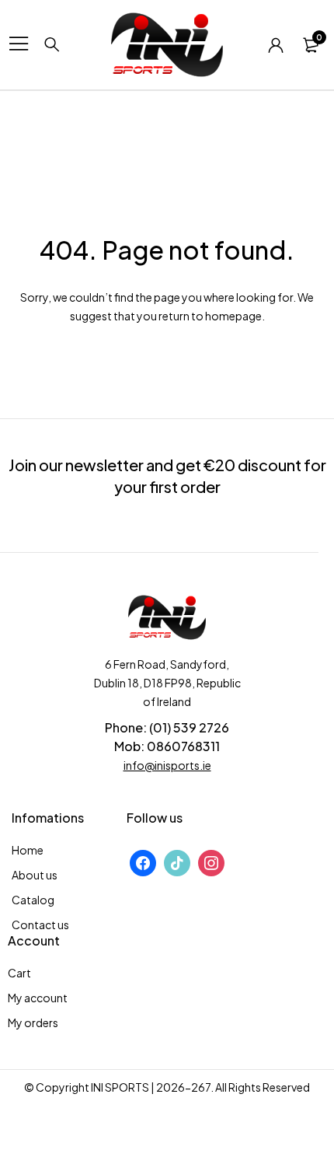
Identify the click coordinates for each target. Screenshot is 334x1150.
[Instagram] (211, 862)
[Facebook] (143, 862)
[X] (177, 862)
